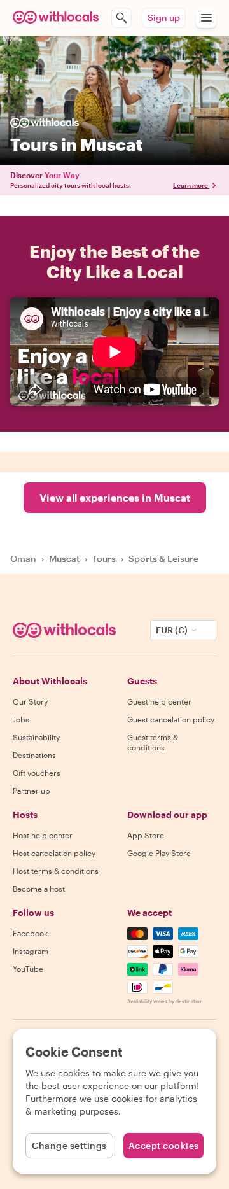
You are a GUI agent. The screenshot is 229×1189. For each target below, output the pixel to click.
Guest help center (159, 701)
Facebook (30, 933)
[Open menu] (206, 18)
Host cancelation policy (54, 852)
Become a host (39, 888)
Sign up (164, 17)
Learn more (190, 185)
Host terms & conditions (56, 870)
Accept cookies (163, 1145)
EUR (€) (172, 629)
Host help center (43, 835)
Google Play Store (159, 852)
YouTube (28, 968)
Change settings (69, 1145)
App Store (145, 835)
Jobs (21, 719)
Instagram (30, 950)
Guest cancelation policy (170, 719)
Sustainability (36, 737)
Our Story (30, 701)
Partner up (31, 790)
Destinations (34, 754)
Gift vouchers (36, 772)
